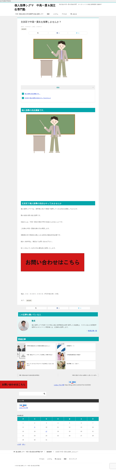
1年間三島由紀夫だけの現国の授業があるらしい (38, 345)
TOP (29, 451)
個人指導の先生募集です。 (32, 93)
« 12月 (19, 444)
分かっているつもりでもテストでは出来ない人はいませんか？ (40, 364)
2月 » (23, 444)
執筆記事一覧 (92, 330)
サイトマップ (73, 459)
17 (46, 431)
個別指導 (24, 29)
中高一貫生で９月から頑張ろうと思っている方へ (84, 375)
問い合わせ (74, 14)
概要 (48, 14)
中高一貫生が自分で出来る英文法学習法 (29, 375)
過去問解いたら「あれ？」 (73, 363)
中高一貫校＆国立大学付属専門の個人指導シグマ (29, 14)
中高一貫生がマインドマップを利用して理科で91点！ (40, 354)
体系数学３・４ (70, 345)
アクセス (64, 14)
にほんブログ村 (59, 385)
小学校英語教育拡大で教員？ (74, 354)
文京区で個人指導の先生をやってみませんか (38, 98)
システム (55, 14)
